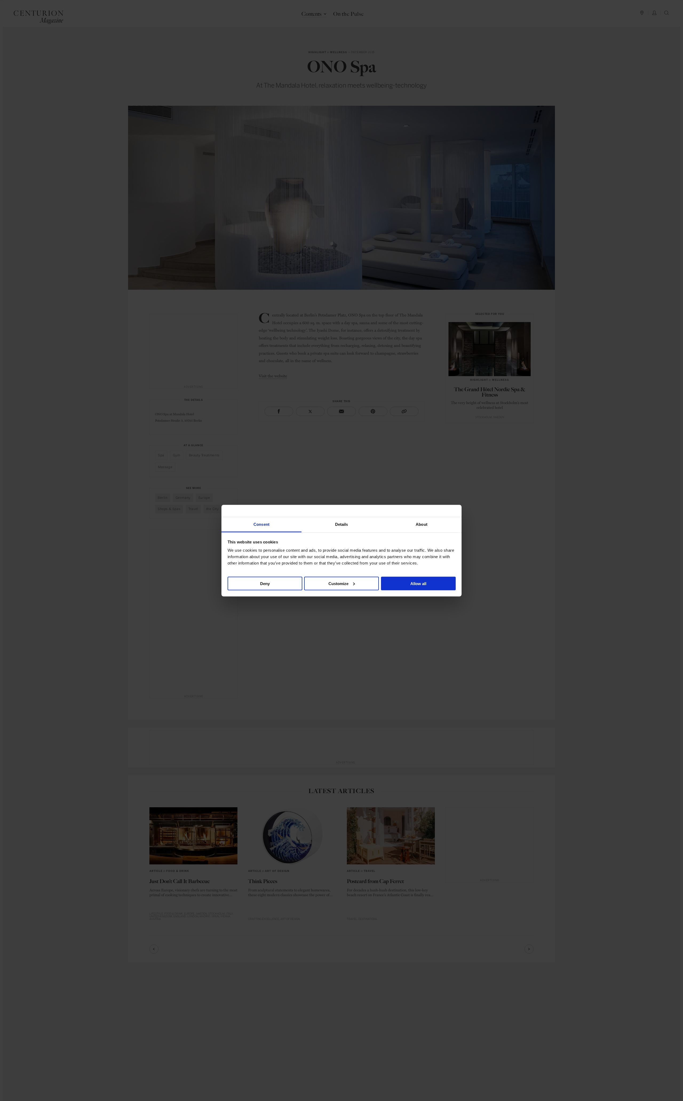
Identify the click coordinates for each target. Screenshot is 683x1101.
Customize (338, 583)
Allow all (418, 583)
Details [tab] (341, 524)
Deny (265, 583)
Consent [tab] (261, 524)
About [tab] (421, 524)
